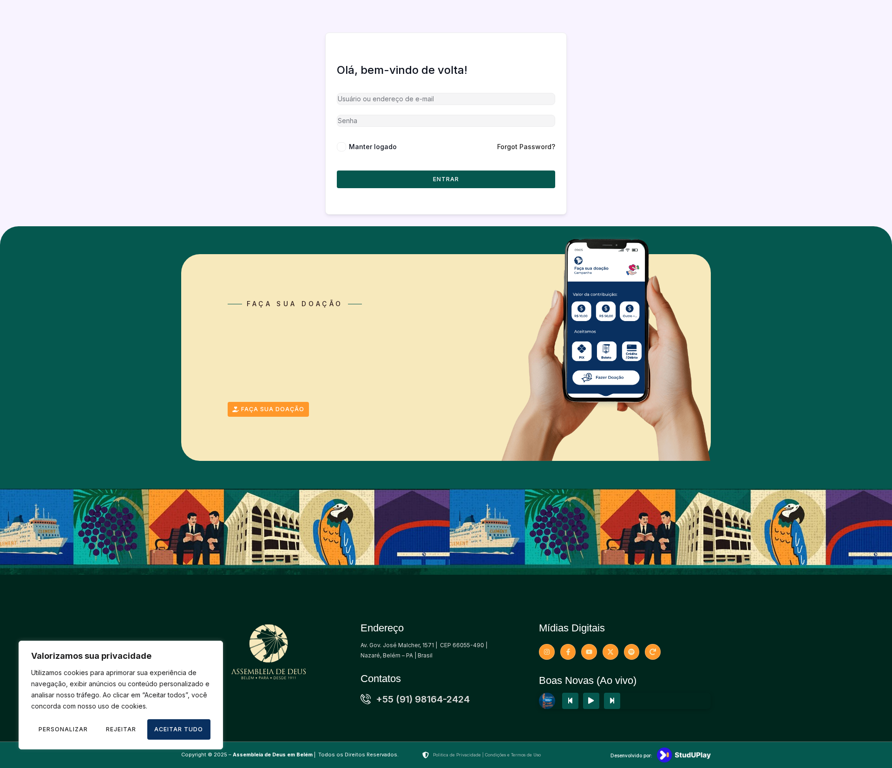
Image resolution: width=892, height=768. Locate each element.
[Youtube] (589, 652)
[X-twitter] (610, 652)
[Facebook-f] (568, 652)
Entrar (446, 179)
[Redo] (653, 652)
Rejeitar (121, 729)
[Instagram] (547, 652)
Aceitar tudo (178, 729)
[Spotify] (632, 652)
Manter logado (373, 147)
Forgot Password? (526, 147)
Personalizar (63, 729)
